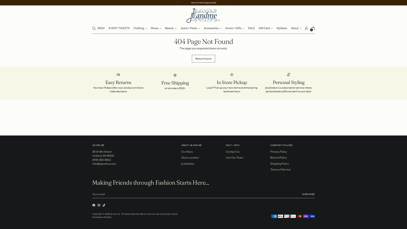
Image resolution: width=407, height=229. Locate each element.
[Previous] (177, 2)
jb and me (115, 214)
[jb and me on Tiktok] (104, 206)
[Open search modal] (94, 28)
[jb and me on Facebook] (94, 206)
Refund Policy (278, 157)
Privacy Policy (278, 151)
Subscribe (308, 194)
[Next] (229, 2)
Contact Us (232, 151)
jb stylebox (187, 163)
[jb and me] (203, 15)
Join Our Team (234, 157)
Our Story (187, 151)
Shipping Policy (279, 163)
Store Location (190, 157)
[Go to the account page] (306, 28)
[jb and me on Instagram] (99, 206)
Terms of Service (280, 169)
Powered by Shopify (102, 217)
